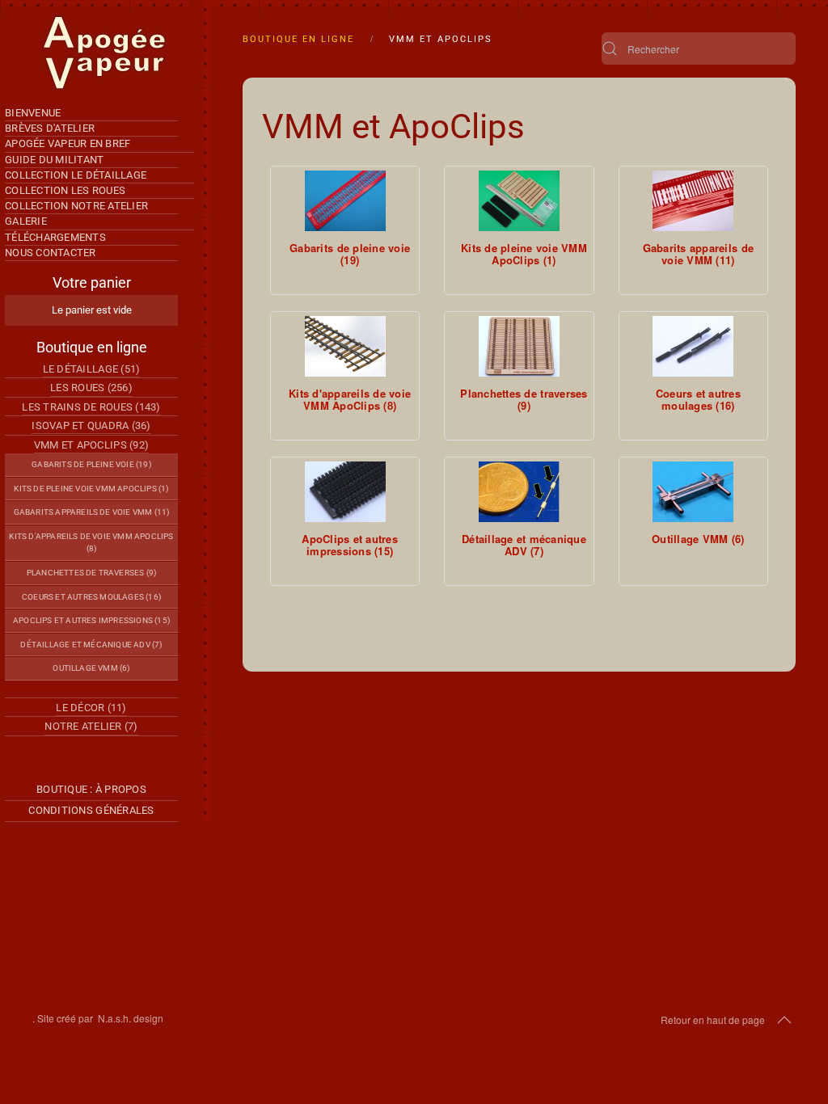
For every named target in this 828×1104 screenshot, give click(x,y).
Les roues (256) (91, 387)
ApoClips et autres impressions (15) (91, 620)
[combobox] (699, 48)
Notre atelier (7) (90, 726)
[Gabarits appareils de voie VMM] (693, 201)
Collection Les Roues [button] (65, 190)
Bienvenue (33, 113)
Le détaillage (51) (92, 369)
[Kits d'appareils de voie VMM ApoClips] (345, 346)
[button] (784, 1020)
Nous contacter (50, 253)
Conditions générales (91, 810)
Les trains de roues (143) (91, 407)
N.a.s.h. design (130, 1018)
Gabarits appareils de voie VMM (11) (92, 512)
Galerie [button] (26, 221)
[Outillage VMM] (693, 491)
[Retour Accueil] (105, 53)
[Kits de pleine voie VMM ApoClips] (519, 201)
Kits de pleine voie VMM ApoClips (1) (91, 488)
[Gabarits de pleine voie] (345, 201)
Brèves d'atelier (50, 128)
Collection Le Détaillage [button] (75, 175)
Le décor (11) (91, 708)
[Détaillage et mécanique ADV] (519, 491)
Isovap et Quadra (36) (91, 425)
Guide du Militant (54, 160)
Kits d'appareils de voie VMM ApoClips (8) (91, 543)
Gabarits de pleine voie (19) (91, 464)
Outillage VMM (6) (91, 668)
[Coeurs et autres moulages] (693, 346)
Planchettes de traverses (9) (91, 572)
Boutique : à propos (91, 789)
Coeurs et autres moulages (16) (91, 596)
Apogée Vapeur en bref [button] (67, 143)
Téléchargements (55, 237)
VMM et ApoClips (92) (91, 445)
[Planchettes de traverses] (519, 346)
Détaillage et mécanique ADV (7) (91, 644)
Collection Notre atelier (76, 206)
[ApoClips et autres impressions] (345, 491)
